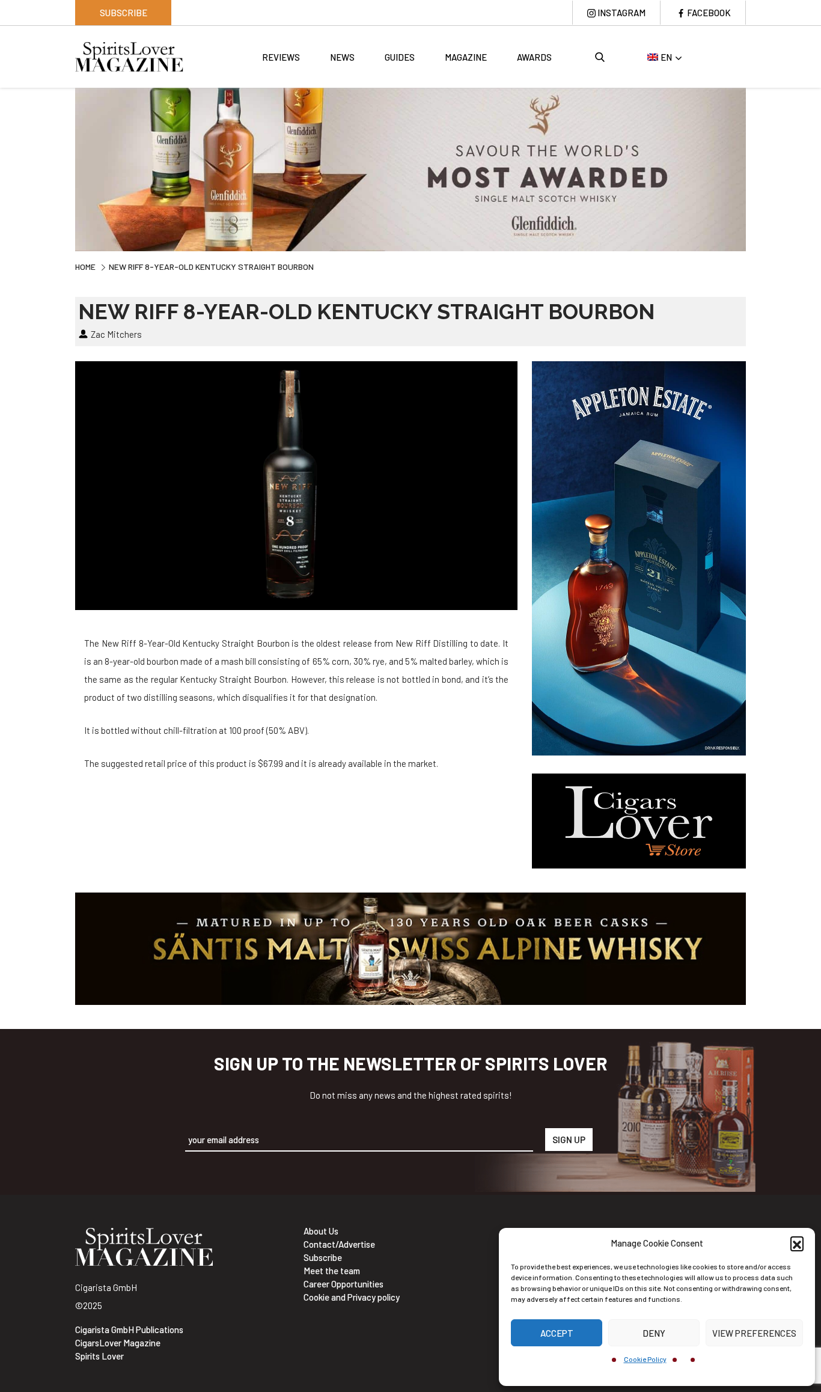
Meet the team (332, 1270)
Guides (400, 57)
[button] (797, 1243)
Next (755, 168)
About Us (321, 1231)
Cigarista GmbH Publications (129, 1329)
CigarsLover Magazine (117, 1342)
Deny (653, 1333)
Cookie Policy (645, 1359)
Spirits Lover (99, 1356)
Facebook (709, 12)
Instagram (621, 12)
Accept (556, 1333)
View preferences (754, 1333)
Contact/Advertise (339, 1244)
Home (85, 266)
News (342, 57)
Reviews (281, 57)
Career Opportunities (343, 1283)
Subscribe (123, 12)
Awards (534, 57)
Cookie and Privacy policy (352, 1297)
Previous (66, 168)
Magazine (466, 57)
